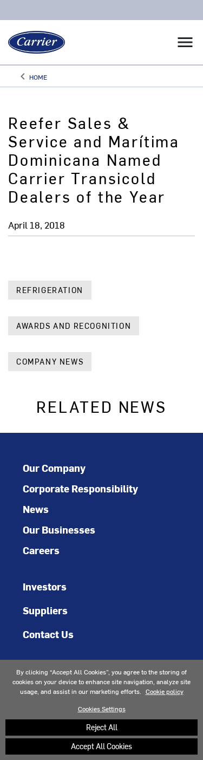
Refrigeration (49, 290)
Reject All (101, 727)
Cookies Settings (102, 708)
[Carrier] (32, 42)
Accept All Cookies (101, 746)
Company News (49, 361)
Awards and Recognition (73, 326)
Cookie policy (165, 691)
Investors (45, 586)
